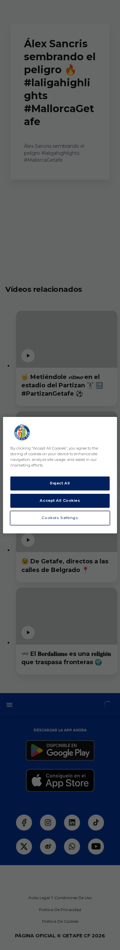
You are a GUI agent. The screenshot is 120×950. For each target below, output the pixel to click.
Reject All (60, 483)
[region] (60, 475)
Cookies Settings (60, 517)
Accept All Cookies (60, 500)
